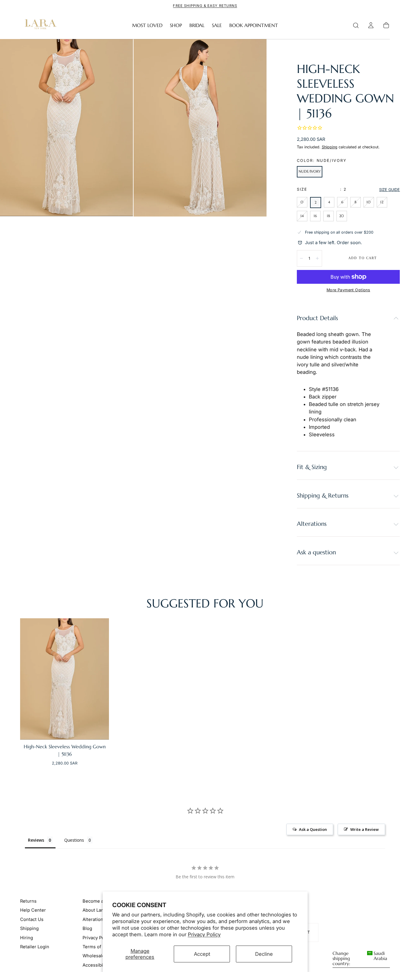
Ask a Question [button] (313, 829)
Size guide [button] (389, 189)
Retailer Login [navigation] (34, 946)
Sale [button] (217, 25)
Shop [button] (176, 25)
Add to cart (362, 258)
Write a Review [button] (364, 829)
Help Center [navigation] (33, 910)
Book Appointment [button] (253, 25)
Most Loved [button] (147, 25)
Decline (264, 954)
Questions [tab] (74, 840)
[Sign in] (371, 25)
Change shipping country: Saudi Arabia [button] (360, 958)
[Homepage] (39, 25)
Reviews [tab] (36, 840)
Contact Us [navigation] (32, 919)
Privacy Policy (204, 934)
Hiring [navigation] (26, 937)
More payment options (348, 290)
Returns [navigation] (28, 901)
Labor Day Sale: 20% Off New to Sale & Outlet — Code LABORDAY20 (205, 6)
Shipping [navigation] (29, 928)
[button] (356, 25)
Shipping (329, 147)
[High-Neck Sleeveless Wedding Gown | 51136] (64, 679)
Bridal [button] (196, 25)
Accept (202, 954)
